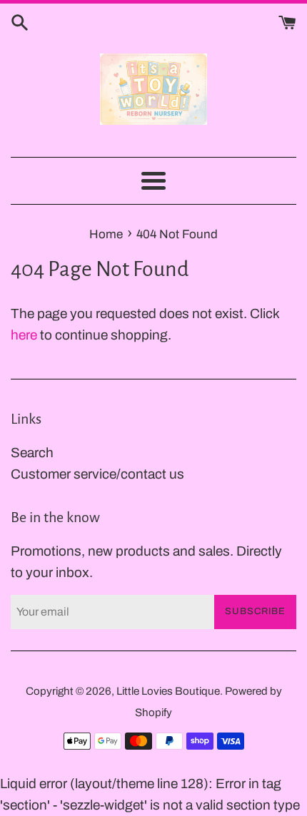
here (24, 334)
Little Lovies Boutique (168, 691)
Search (32, 452)
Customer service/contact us (97, 473)
